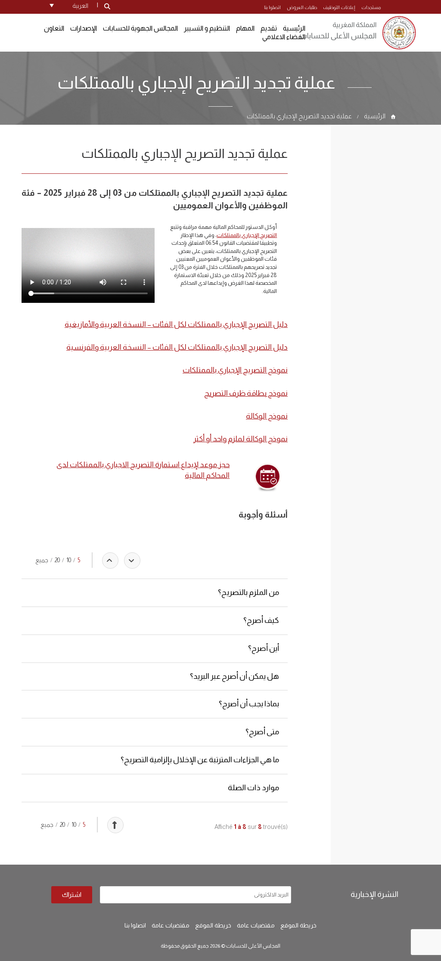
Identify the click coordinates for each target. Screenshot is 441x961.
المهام (245, 28)
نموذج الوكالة (267, 416)
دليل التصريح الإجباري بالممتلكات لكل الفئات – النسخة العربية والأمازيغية (176, 324)
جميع (41, 560)
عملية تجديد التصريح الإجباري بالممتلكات (299, 116)
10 (68, 560)
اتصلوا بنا (272, 7)
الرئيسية (374, 116)
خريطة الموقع (298, 925)
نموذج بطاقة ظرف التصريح (246, 393)
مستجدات (371, 7)
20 (57, 560)
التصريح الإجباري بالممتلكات (247, 235)
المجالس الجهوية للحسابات (140, 28)
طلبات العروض (302, 7)
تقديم (269, 28)
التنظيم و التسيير (207, 28)
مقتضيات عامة (256, 925)
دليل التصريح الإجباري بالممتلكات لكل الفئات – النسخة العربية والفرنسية (177, 347)
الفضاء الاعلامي (283, 36)
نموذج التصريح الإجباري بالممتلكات (235, 370)
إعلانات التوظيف (339, 7)
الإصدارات (83, 28)
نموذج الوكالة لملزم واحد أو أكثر (240, 438)
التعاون (54, 28)
